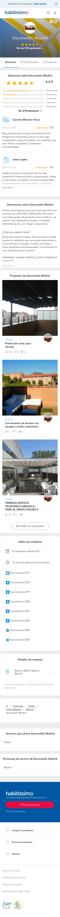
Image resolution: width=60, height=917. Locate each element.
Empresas (18, 706)
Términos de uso (11, 871)
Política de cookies (12, 885)
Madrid (30, 709)
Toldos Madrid (13, 709)
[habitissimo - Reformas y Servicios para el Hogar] (13, 13)
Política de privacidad (13, 878)
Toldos (31, 706)
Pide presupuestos (30, 912)
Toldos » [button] (9, 340)
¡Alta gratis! (40, 4)
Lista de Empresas (13, 861)
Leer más (7, 187)
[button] (30, 830)
